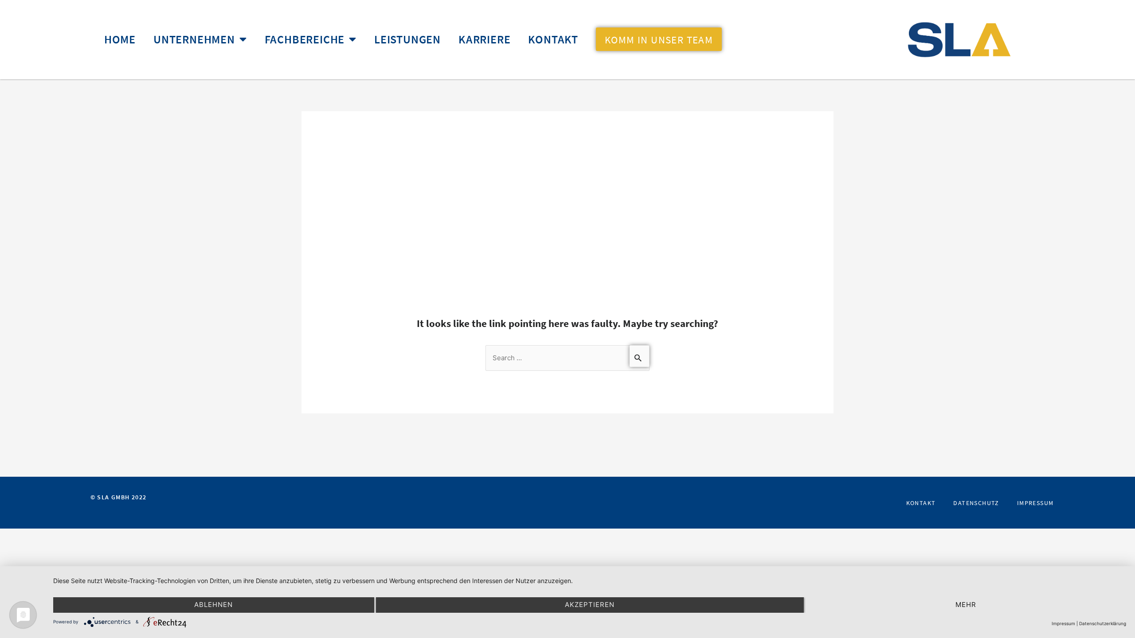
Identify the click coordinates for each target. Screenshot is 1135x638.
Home (120, 39)
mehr (965, 604)
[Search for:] (567, 357)
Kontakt (553, 39)
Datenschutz (976, 503)
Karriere (484, 39)
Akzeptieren (589, 604)
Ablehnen (213, 604)
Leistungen (407, 39)
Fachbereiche (305, 39)
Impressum (1035, 503)
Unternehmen (194, 39)
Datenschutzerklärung (1102, 623)
